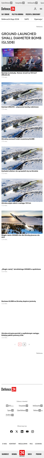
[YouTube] (27, 431)
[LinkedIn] (22, 431)
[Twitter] (17, 431)
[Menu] (41, 9)
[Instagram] (32, 431)
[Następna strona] (29, 344)
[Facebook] (11, 431)
